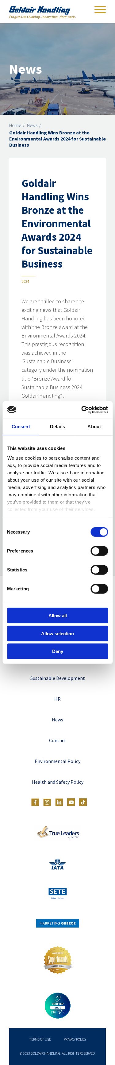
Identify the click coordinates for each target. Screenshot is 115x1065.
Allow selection (57, 633)
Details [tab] (57, 426)
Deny (57, 651)
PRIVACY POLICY (75, 1039)
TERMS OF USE (40, 1039)
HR (57, 699)
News (32, 125)
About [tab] (94, 426)
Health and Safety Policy (57, 782)
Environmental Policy (57, 761)
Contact (57, 740)
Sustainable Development (57, 678)
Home (15, 125)
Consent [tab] (21, 426)
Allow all (57, 615)
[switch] (99, 551)
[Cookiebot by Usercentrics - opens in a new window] (82, 410)
